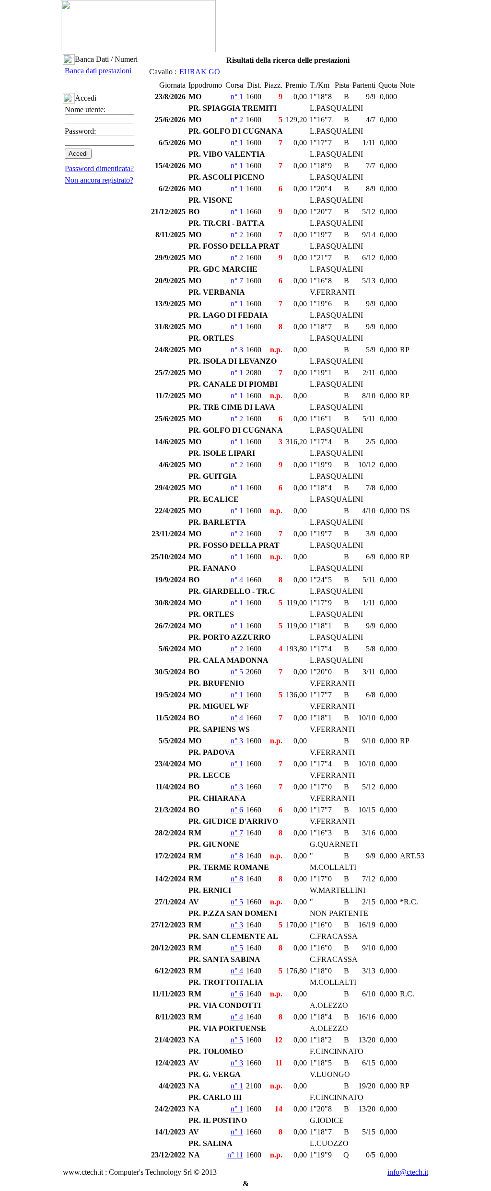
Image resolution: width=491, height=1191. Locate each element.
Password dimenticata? (99, 168)
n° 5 (237, 672)
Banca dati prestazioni (98, 71)
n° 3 (237, 350)
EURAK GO (199, 72)
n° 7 (237, 281)
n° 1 (237, 97)
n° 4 (237, 580)
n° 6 (237, 810)
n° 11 (235, 1155)
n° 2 (237, 120)
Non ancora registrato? (99, 180)
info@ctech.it (407, 1172)
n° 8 (237, 856)
